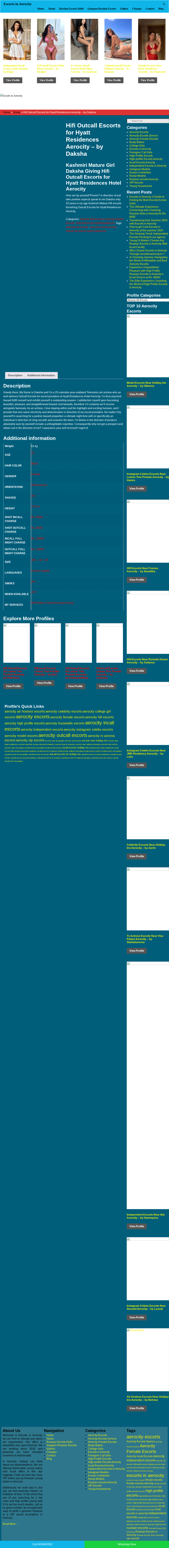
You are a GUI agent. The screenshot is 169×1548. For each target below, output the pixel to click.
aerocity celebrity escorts (64, 711)
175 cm (35, 506)
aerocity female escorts (68, 717)
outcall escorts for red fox (102, 758)
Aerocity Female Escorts (143, 138)
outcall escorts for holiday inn (65, 754)
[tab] (15, 375)
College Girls (137, 145)
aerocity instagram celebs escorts (88, 729)
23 (32, 452)
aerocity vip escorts (30, 740)
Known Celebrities (140, 172)
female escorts (153, 1479)
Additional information (41, 375)
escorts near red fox (109, 744)
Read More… (10, 1523)
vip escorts (133, 1538)
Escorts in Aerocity (18, 4)
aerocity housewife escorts (65, 723)
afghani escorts (155, 1464)
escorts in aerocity (145, 1475)
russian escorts (137, 1528)
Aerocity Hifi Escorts (91, 219)
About (51, 8)
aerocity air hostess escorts (25, 711)
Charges (137, 8)
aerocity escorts (33, 716)
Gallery (124, 8)
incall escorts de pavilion (35, 748)
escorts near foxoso (73, 741)
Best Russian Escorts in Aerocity (146, 1468)
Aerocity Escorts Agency (141, 1441)
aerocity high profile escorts (25, 723)
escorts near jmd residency (44, 744)
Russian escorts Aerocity (143, 179)
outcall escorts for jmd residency (24, 758)
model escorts (146, 1521)
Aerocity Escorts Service (143, 135)
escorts (150, 1471)
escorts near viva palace (14, 748)
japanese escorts (133, 1521)
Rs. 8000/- (37, 527)
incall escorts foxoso (53, 748)
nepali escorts (160, 1524)
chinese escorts (139, 1471)
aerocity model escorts (21, 736)
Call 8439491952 (42, 1544)
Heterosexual (39, 485)
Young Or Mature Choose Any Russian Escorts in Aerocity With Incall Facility (148, 244)
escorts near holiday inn (94, 740)
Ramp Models (137, 175)
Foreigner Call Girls (140, 152)
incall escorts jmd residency (26, 751)
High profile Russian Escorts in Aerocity (149, 1503)
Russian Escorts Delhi (71, 8)
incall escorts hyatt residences (101, 748)
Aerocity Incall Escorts (139, 1456)
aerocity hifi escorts (77, 227)
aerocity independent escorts (42, 729)
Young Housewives (140, 186)
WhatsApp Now (127, 1544)
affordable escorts (140, 1464)
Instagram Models (139, 169)
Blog (161, 8)
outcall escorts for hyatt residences (86, 231)
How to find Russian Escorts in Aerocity (142, 1506)
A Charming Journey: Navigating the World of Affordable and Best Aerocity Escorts (148, 260)
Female (35, 474)
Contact (150, 8)
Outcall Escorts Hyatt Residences (95, 223)
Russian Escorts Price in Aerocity (150, 1535)
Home (40, 8)
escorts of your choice (136, 1480)
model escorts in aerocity (144, 1524)
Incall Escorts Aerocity (142, 162)
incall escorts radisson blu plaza (71, 751)
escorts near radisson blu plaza (88, 744)
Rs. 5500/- (37, 517)
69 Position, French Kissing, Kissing (52, 602)
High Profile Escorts (141, 155)
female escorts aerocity (140, 1483)
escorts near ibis (25, 744)
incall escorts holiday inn (75, 747)
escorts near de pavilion (54, 741)
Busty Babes (136, 142)
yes (33, 495)
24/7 (33, 592)
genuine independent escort (146, 1487)
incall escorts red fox (92, 751)
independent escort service (148, 1517)
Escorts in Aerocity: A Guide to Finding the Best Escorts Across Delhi (148, 200)
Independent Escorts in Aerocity (147, 165)
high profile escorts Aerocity (150, 1496)
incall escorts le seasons (47, 751)
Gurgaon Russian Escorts (101, 8)
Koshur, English (40, 570)
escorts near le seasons (65, 744)
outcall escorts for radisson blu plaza (76, 758)
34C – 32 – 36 (39, 560)
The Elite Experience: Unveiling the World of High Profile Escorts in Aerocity (148, 284)
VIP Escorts (136, 182)
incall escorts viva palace (111, 751)
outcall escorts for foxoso (39, 754)
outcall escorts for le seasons (49, 758)
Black (34, 463)
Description (15, 375)
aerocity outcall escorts (103, 227)
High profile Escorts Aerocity (145, 159)
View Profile (13, 80)
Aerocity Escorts (138, 132)
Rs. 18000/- (38, 538)
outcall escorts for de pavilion (16, 754)
